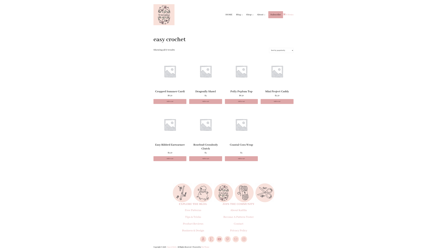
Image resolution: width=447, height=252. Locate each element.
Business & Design (193, 230)
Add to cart (170, 101)
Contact (238, 224)
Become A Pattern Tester (238, 217)
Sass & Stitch (171, 247)
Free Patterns (193, 210)
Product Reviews (193, 224)
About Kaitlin (238, 210)
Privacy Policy (238, 230)
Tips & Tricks (193, 217)
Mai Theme (205, 247)
